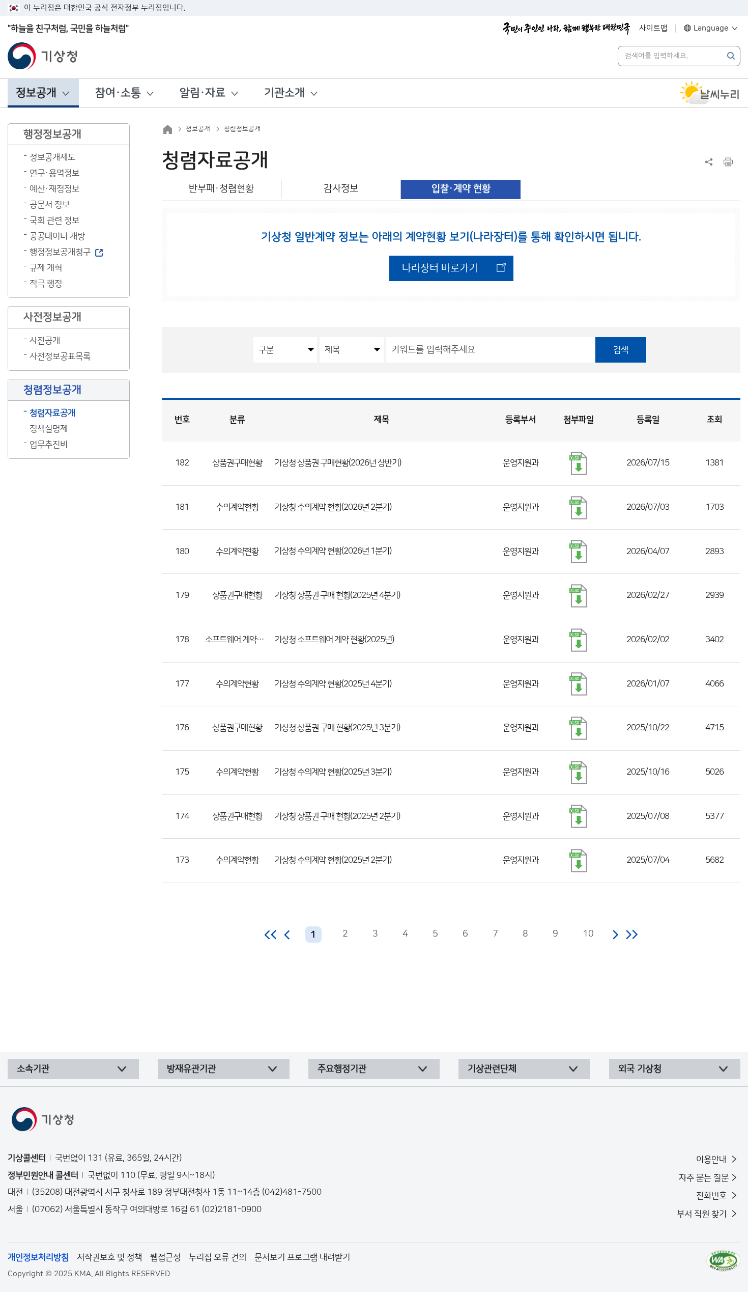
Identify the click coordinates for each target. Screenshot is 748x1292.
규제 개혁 (46, 267)
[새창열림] (709, 93)
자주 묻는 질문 (704, 1178)
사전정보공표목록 (60, 356)
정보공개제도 (52, 157)
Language (711, 28)
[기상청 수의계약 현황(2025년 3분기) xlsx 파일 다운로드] (578, 772)
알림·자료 (202, 93)
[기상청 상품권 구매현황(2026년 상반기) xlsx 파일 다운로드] (578, 463)
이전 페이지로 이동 (287, 934)
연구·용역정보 (54, 173)
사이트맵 (653, 28)
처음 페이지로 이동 (271, 934)
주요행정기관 (342, 1069)
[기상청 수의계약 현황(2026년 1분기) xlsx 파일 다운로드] (578, 551)
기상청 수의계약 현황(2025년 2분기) (332, 860)
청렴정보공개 (242, 128)
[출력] (728, 162)
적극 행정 (46, 283)
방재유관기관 (191, 1069)
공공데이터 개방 (57, 236)
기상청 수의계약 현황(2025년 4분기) (332, 684)
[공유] (708, 162)
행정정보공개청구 (60, 252)
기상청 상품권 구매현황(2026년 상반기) (337, 463)
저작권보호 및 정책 (109, 1257)
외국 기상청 (639, 1069)
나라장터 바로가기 (440, 268)
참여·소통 (118, 93)
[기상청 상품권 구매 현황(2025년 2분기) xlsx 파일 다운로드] (578, 816)
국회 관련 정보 (54, 220)
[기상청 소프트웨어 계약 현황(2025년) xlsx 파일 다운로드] (578, 640)
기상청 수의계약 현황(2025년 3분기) (332, 772)
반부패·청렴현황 (221, 188)
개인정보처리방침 (38, 1257)
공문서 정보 (50, 204)
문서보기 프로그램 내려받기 (302, 1257)
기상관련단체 (492, 1069)
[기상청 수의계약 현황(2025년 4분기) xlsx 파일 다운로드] (578, 684)
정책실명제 (49, 428)
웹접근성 (165, 1257)
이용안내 (712, 1159)
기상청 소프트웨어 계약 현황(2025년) (334, 639)
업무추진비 (49, 444)
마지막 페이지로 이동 (631, 934)
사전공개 (45, 340)
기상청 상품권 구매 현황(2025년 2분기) (337, 816)
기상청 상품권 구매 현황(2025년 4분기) (337, 595)
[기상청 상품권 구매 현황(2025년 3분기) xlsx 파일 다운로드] (578, 728)
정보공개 (36, 93)
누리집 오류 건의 (217, 1257)
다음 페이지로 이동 (615, 934)
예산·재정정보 (54, 189)
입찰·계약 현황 (461, 188)
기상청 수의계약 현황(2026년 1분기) (332, 551)
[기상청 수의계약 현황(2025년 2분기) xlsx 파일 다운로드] (578, 860)
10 (588, 934)
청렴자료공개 (52, 413)
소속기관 (33, 1069)
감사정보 (341, 188)
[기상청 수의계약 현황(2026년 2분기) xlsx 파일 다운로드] (578, 507)
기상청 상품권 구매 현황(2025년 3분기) (337, 727)
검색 (620, 349)
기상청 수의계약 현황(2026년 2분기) (332, 507)
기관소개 (284, 93)
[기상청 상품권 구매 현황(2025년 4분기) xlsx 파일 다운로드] (578, 596)
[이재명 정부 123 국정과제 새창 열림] (566, 28)
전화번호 (712, 1195)
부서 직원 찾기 (703, 1214)
